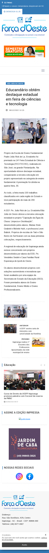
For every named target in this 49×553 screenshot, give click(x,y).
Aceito (24, 545)
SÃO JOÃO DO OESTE (15, 83)
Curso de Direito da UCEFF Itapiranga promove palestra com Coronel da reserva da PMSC (23, 396)
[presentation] (41, 365)
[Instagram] (19, 476)
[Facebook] (30, 476)
